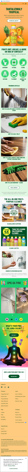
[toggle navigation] (25, 4)
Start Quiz (13, 335)
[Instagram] (5, 387)
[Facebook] (8, 387)
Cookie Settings (18, 420)
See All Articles (14, 187)
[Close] (25, 458)
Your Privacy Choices (19, 422)
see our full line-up (13, 20)
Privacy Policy (11, 465)
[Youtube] (1, 387)
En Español (3, 419)
